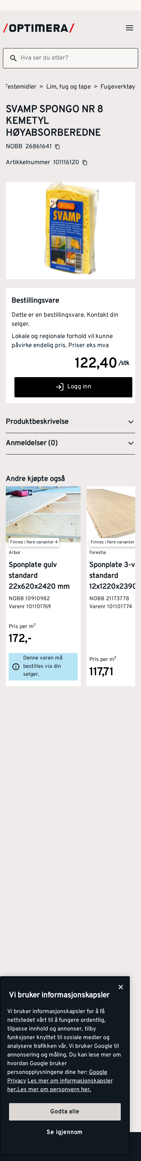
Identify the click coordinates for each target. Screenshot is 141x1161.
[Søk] (10, 58)
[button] (70, 422)
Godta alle (64, 1111)
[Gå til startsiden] (38, 28)
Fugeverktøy (118, 87)
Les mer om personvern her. (54, 1089)
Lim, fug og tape (68, 87)
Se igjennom (65, 1132)
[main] (65, 1065)
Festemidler (20, 87)
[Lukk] (121, 987)
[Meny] (129, 28)
